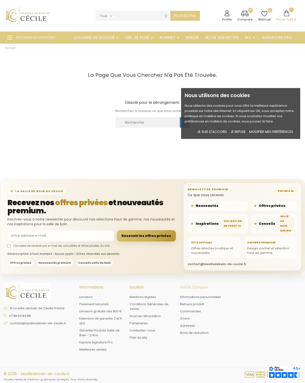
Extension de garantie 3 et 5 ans (100, 320)
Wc (250, 37)
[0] (245, 14)
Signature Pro (277, 37)
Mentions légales (143, 297)
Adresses (187, 325)
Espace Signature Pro (96, 342)
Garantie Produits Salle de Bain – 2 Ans (99, 332)
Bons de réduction (194, 333)
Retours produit (192, 304)
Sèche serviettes (222, 37)
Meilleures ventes (93, 349)
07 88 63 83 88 (20, 316)
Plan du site (138, 337)
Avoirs (185, 318)
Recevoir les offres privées (146, 235)
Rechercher (185, 15)
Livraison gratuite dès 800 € (100, 311)
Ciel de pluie (139, 37)
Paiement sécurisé (93, 304)
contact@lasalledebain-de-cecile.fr (38, 323)
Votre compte (194, 287)
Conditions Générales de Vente (149, 306)
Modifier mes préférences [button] (271, 131)
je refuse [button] (238, 131)
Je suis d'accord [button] (212, 131)
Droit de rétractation (145, 316)
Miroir (192, 37)
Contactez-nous (142, 330)
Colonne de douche (97, 37)
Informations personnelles (200, 297)
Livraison (86, 297)
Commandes (190, 311)
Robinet (170, 37)
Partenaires (139, 323)
